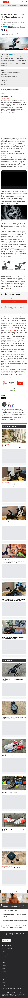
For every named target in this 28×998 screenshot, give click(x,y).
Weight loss (4, 976)
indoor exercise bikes (20, 353)
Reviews (10, 26)
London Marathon (12, 5)
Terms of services (16, 304)
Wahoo (7, 201)
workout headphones (7, 421)
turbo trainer (13, 330)
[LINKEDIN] (13, 406)
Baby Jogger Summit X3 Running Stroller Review (14, 915)
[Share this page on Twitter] (4, 30)
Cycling (3, 968)
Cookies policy (5, 954)
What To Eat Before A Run (10, 910)
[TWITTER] (8, 406)
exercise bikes (17, 419)
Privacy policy (4, 951)
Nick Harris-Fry (17, 26)
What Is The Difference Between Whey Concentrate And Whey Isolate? (13, 905)
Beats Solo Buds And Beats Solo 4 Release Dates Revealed (15, 921)
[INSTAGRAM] (11, 406)
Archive (3, 982)
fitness (11, 417)
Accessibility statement (7, 956)
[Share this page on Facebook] (2, 30)
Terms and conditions (6, 945)
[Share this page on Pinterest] (6, 30)
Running (3, 962)
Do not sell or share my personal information (11, 988)
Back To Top (23, 996)
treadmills (8, 419)
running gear (15, 416)
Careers (3, 959)
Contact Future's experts (7, 948)
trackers (15, 417)
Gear (3, 10)
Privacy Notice (18, 306)
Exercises (4, 965)
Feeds (3, 979)
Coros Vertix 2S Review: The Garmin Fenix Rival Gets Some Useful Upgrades (14, 926)
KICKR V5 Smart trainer (10, 360)
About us (3, 985)
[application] (14, 179)
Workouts (4, 971)
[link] (5, 383)
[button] (1, 2)
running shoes (6, 416)
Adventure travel (5, 974)
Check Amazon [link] (5, 98)
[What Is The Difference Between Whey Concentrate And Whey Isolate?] (14, 901)
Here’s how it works (9, 34)
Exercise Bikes (8, 10)
